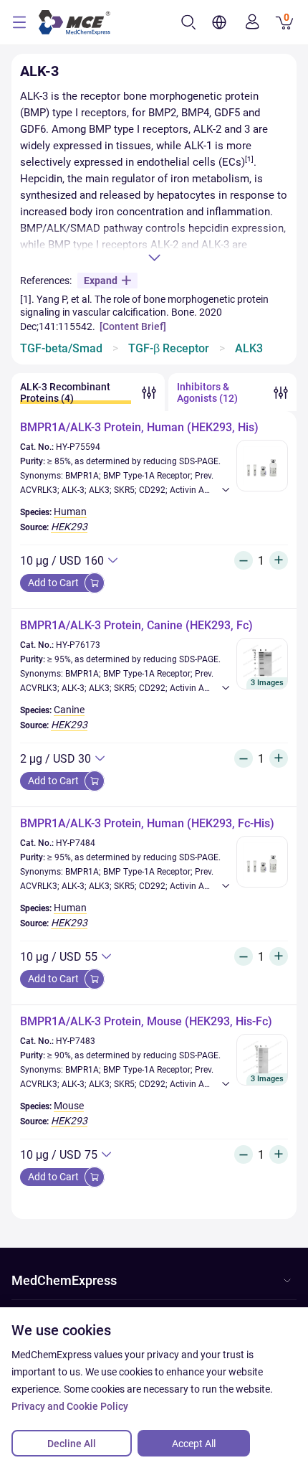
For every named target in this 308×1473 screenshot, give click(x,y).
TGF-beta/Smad (61, 348)
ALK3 (249, 348)
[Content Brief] (133, 326)
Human (70, 511)
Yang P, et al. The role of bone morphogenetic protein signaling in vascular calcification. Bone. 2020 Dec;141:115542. (144, 312)
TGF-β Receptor (168, 348)
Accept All (194, 1443)
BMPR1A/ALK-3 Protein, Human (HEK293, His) (139, 427)
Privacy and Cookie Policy (69, 1406)
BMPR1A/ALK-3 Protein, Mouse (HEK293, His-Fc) (146, 1021)
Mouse (69, 1105)
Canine (69, 709)
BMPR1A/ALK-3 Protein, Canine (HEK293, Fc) (136, 625)
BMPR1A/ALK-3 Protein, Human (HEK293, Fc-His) (147, 823)
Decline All (71, 1443)
